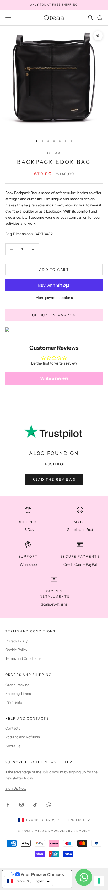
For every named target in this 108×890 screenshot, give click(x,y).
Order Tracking (17, 684)
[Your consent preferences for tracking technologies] (99, 881)
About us (12, 746)
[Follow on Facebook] (7, 804)
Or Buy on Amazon (54, 315)
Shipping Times (18, 693)
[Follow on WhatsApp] (48, 804)
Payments (13, 702)
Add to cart (54, 269)
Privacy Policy (16, 641)
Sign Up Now (15, 788)
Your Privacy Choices (42, 874)
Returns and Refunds (22, 737)
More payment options (54, 297)
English (76, 820)
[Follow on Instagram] (21, 804)
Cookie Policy (16, 649)
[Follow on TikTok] (35, 804)
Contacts (12, 728)
